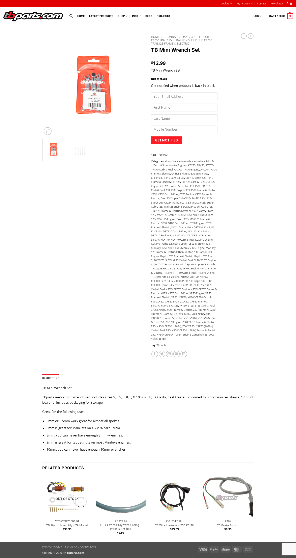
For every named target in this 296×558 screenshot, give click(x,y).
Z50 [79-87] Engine (170, 322)
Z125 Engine (158, 310)
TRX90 (154, 268)
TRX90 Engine (191, 268)
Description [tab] (50, 377)
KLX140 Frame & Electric (165, 243)
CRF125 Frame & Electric (174, 186)
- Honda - (171, 37)
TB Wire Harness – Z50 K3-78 (174, 525)
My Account (243, 3)
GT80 (164, 223)
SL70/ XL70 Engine (205, 260)
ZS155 (162, 338)
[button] (71, 16)
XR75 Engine (196, 293)
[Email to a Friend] (169, 354)
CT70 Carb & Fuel (168, 194)
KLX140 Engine (204, 239)
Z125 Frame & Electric (179, 310)
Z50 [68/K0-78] (201, 310)
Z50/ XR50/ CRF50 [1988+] (166, 326)
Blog (148, 16)
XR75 (164, 293)
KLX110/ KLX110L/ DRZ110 (187, 227)
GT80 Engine (196, 223)
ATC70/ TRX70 (196, 165)
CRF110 (155, 178)
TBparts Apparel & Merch (200, 264)
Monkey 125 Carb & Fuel (165, 248)
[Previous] (49, 84)
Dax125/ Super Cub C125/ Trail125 (181, 198)
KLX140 (165, 239)
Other (179, 252)
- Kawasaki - (184, 161)
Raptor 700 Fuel (203, 256)
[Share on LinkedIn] (183, 354)
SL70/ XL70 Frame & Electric (167, 264)
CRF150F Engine (175, 190)
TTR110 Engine (205, 272)
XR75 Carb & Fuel (178, 293)
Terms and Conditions (80, 546)
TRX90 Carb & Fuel (170, 268)
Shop (121, 16)
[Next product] (244, 36)
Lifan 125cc (187, 243)
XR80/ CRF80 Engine (169, 301)
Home (81, 16)
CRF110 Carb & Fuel (172, 178)
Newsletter (276, 3)
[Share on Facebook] (154, 354)
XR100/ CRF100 (190, 276)
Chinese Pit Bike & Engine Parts (189, 173)
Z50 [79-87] (190, 318)
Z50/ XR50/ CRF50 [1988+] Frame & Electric (191, 330)
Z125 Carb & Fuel (205, 305)
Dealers (224, 3)
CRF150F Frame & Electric (201, 190)
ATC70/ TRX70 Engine (186, 169)
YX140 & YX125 (169, 305)
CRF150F (195, 186)
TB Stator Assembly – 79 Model (67, 525)
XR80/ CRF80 (178, 297)
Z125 (191, 305)
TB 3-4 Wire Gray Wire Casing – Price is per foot (121, 527)
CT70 (154, 194)
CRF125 (175, 182)
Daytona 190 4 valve (193, 211)
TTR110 (167, 272)
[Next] (138, 84)
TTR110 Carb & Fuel (184, 272)
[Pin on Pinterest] (176, 354)
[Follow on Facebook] (287, 3)
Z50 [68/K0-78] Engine (191, 314)
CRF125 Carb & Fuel (193, 182)
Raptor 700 (191, 252)
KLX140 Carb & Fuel (182, 239)
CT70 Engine (186, 194)
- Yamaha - (198, 161)
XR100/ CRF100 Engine (188, 281)
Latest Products (101, 16)
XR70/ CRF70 (188, 285)
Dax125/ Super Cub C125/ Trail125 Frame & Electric (181, 41)
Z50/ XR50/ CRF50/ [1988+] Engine (171, 334)
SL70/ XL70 (157, 260)
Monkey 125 (202, 243)
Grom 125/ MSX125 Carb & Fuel (186, 215)
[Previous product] (251, 36)
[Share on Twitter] (162, 354)
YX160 (183, 305)
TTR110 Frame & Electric (165, 276)
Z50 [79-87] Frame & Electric (198, 322)
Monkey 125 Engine (193, 248)
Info (135, 16)
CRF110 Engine (194, 178)
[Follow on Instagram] (291, 3)
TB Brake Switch (228, 525)
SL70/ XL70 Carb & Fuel (179, 260)
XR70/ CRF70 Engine (178, 289)
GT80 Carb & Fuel (178, 223)
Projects (163, 16)
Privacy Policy (52, 546)
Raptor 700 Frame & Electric (176, 256)
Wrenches (162, 345)
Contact (261, 3)
